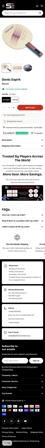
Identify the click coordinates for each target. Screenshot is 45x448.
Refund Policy (22, 432)
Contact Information (10, 428)
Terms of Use (31, 367)
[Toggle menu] (3, 6)
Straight (6, 100)
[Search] (40, 13)
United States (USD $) (14, 401)
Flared (15, 100)
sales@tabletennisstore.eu (19, 335)
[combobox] (22, 13)
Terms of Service (9, 436)
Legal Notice (26, 428)
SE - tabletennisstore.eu (19, 441)
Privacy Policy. (7, 370)
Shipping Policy (36, 432)
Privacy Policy (7, 432)
